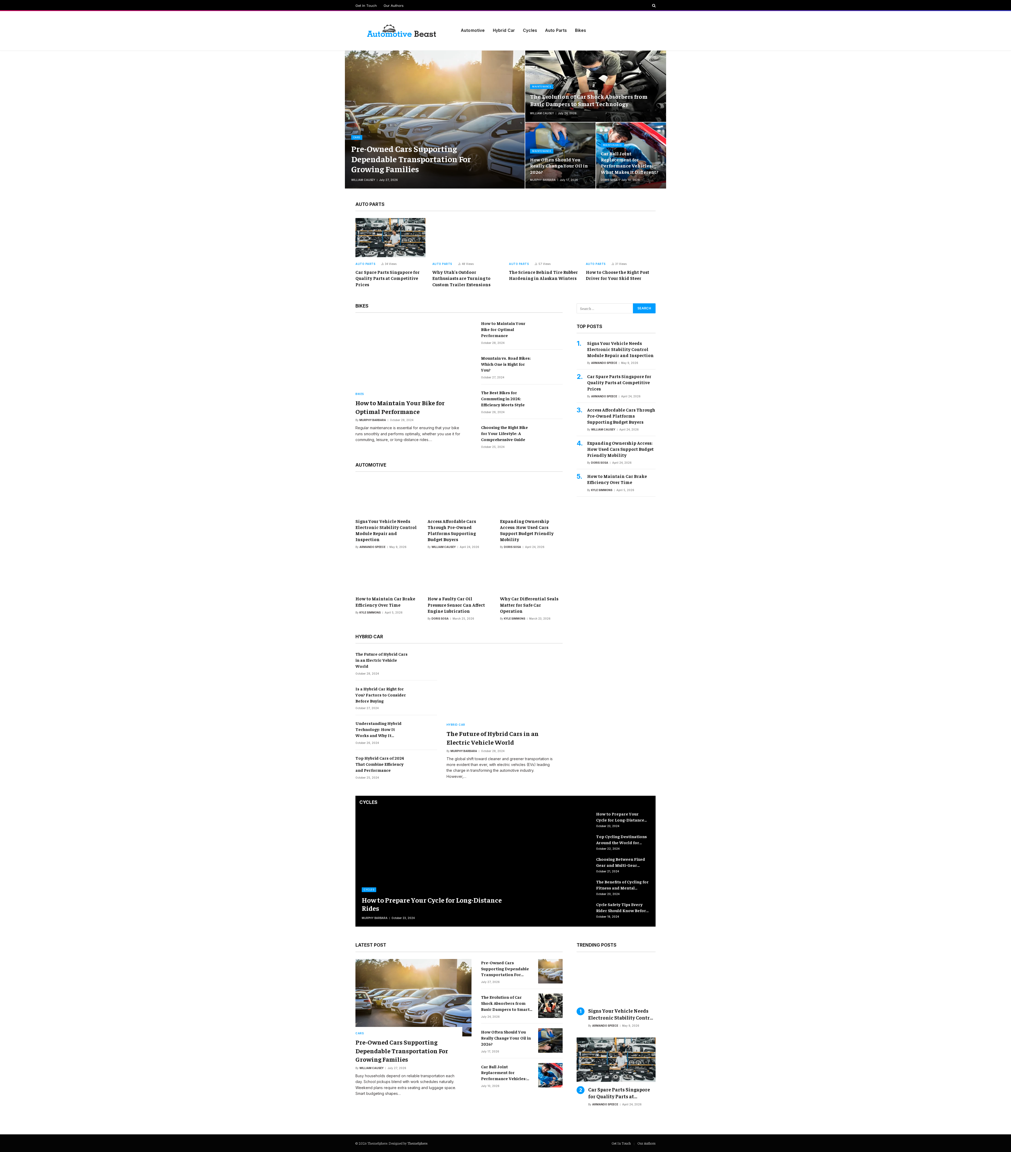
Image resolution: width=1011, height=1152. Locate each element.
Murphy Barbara (543, 179)
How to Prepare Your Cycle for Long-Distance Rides (432, 904)
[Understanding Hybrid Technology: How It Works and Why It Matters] (425, 732)
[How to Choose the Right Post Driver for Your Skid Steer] (621, 237)
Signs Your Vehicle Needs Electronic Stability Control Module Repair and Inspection (386, 530)
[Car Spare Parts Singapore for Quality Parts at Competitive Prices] (390, 237)
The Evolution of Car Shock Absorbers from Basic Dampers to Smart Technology (588, 100)
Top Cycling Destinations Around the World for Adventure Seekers (621, 840)
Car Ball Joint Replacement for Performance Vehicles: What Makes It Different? (629, 162)
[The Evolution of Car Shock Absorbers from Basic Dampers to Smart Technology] (595, 86)
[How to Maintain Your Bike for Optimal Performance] (413, 358)
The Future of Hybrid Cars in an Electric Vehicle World (381, 660)
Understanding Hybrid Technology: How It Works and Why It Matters (378, 729)
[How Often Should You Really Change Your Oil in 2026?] (560, 155)
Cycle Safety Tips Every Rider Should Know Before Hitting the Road (622, 907)
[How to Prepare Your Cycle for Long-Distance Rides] (454, 868)
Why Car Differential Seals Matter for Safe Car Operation (529, 605)
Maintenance (541, 86)
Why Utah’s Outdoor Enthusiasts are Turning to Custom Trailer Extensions (461, 278)
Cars (356, 137)
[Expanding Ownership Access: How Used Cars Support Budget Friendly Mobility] (531, 496)
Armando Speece (372, 546)
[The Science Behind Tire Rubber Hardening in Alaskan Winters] (544, 237)
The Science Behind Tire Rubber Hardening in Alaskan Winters (543, 275)
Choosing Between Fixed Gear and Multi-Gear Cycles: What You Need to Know (621, 862)
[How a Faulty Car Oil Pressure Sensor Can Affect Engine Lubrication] (459, 573)
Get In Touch (366, 5)
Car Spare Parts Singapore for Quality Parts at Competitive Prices (387, 278)
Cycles (530, 30)
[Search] (653, 5)
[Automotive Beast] (401, 31)
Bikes (580, 30)
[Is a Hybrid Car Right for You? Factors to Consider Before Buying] (425, 697)
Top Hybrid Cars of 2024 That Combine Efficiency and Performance (379, 764)
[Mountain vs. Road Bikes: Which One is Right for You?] (550, 366)
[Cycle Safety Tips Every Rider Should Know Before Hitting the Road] (577, 910)
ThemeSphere (417, 1143)
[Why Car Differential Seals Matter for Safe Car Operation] (531, 573)
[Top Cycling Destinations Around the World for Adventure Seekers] (577, 842)
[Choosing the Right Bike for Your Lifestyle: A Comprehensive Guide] (550, 436)
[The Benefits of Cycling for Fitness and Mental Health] (577, 887)
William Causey (363, 179)
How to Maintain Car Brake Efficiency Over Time (385, 601)
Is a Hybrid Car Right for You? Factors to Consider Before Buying (380, 694)
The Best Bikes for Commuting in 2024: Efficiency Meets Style (503, 398)
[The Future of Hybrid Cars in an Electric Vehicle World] (425, 662)
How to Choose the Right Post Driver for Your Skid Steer (617, 275)
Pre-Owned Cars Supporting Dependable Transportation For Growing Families (411, 159)
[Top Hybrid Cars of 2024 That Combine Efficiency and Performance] (425, 766)
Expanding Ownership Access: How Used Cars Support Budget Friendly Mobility (527, 530)
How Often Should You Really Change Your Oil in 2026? (559, 165)
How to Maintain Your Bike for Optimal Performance (400, 407)
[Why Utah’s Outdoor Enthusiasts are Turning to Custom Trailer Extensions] (467, 237)
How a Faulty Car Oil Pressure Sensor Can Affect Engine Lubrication (456, 605)
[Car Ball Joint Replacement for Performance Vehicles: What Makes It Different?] (550, 1075)
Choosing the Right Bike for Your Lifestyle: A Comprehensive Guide (504, 433)
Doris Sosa (609, 179)
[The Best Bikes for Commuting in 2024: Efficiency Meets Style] (550, 401)
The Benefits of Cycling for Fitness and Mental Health (622, 885)
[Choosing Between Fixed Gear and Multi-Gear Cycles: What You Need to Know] (577, 865)
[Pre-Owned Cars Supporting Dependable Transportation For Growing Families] (435, 120)
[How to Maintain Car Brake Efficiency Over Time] (386, 573)
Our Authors (394, 5)
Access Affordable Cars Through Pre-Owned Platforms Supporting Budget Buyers (452, 530)
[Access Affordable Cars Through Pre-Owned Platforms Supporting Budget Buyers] (459, 496)
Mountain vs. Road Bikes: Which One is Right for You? (506, 364)
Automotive (473, 30)
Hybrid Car (504, 30)
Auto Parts (556, 30)
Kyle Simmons (370, 612)
